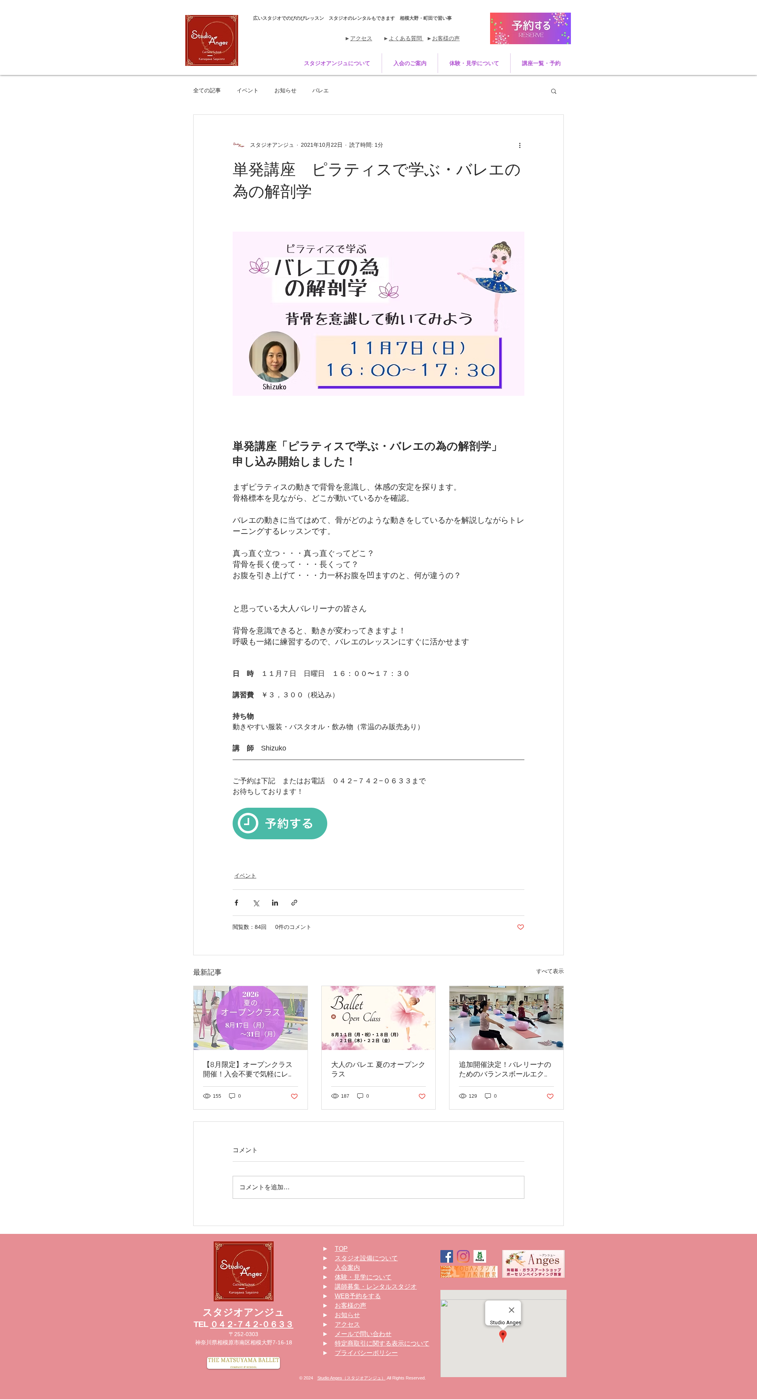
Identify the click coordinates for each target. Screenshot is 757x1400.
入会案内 (347, 1267)
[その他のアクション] (519, 145)
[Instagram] (463, 1256)
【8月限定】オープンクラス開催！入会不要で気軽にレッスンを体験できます (249, 1069)
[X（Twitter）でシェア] (255, 902)
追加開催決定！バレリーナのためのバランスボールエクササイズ (505, 1069)
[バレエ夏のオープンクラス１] (379, 1018)
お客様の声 (446, 38)
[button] (337, 63)
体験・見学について (363, 1277)
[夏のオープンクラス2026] (251, 1018)
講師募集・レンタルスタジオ (376, 1286)
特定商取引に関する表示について (382, 1343)
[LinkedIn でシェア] (275, 902)
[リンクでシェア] (294, 902)
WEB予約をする (358, 1296)
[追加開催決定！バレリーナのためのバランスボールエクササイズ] (506, 1018)
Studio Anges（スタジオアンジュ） (351, 1378)
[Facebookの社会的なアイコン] (446, 1256)
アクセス (361, 38)
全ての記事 (207, 90)
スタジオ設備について (366, 1258)
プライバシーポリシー (366, 1352)
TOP (341, 1248)
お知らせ (285, 90)
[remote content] (378, 824)
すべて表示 (550, 971)
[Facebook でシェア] (236, 902)
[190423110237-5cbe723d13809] (480, 1256)
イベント (248, 90)
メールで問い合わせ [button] (363, 1334)
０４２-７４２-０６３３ (251, 1324)
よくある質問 (406, 38)
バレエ (320, 90)
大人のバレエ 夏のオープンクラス (378, 1069)
